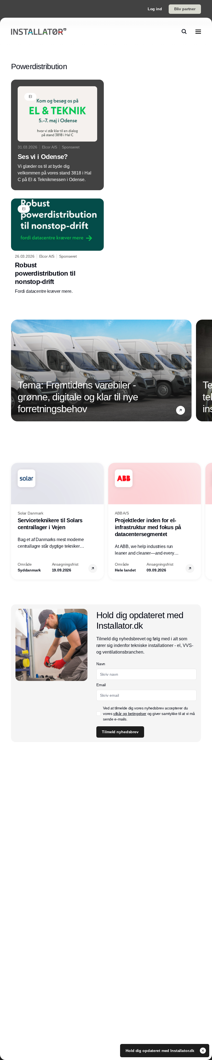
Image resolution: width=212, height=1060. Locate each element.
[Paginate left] (15, 370)
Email (100, 685)
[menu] (198, 31)
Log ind (155, 9)
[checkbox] (98, 713)
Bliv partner (184, 9)
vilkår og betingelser (129, 713)
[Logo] (38, 31)
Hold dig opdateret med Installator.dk (160, 1050)
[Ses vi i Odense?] (57, 135)
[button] (180, 410)
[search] (184, 31)
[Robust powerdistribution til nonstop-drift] (57, 247)
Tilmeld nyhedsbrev (120, 732)
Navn (100, 664)
